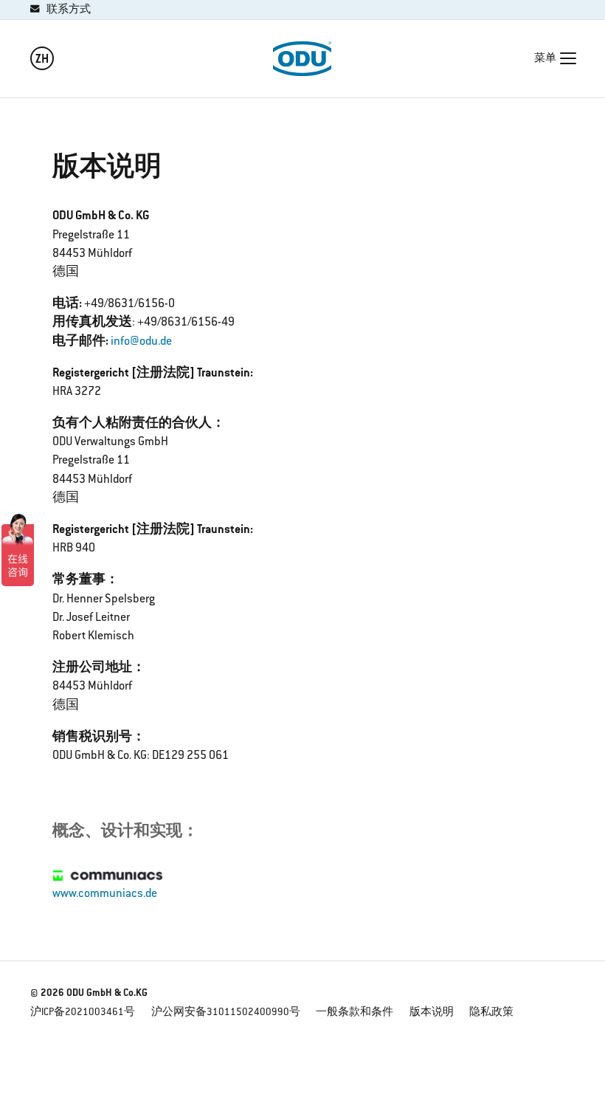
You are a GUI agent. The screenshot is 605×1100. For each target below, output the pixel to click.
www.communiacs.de (104, 894)
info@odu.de (141, 341)
